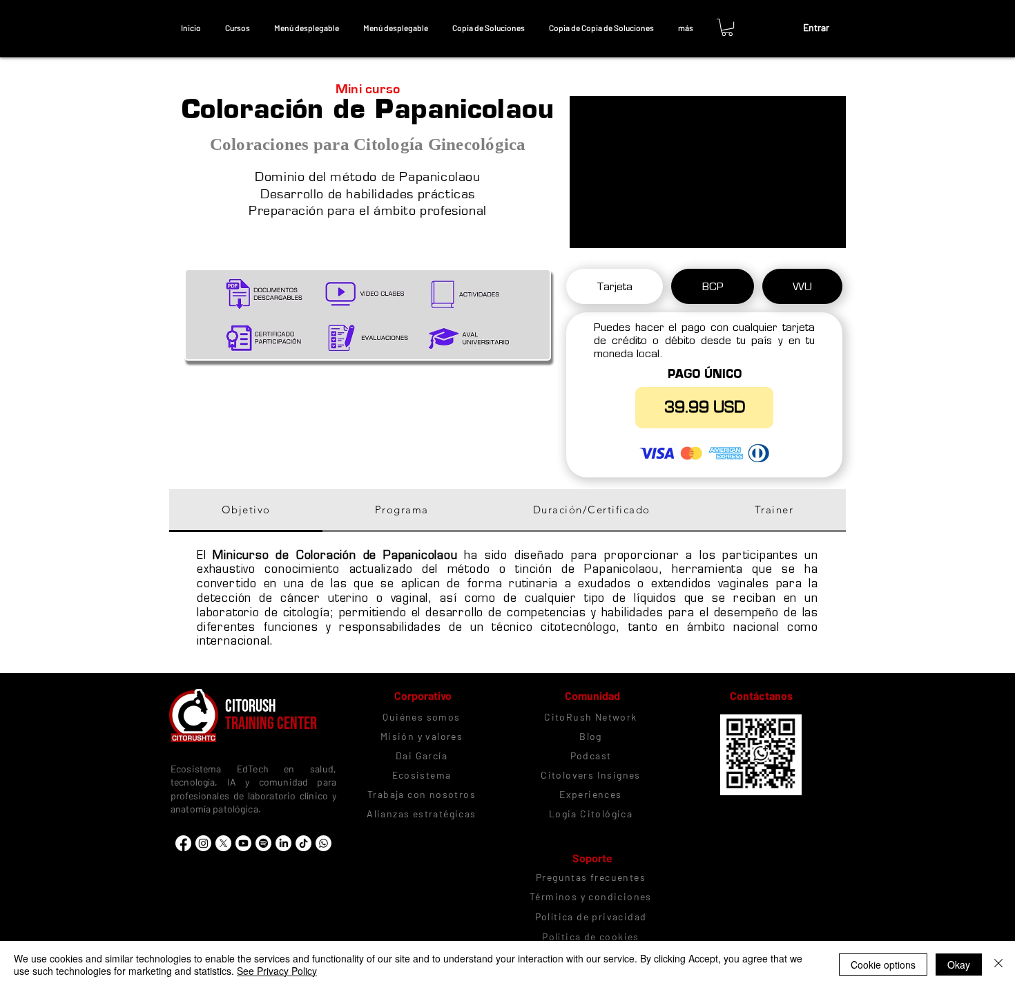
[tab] (614, 286)
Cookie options (883, 964)
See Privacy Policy (277, 971)
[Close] (998, 964)
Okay (958, 964)
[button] (237, 27)
